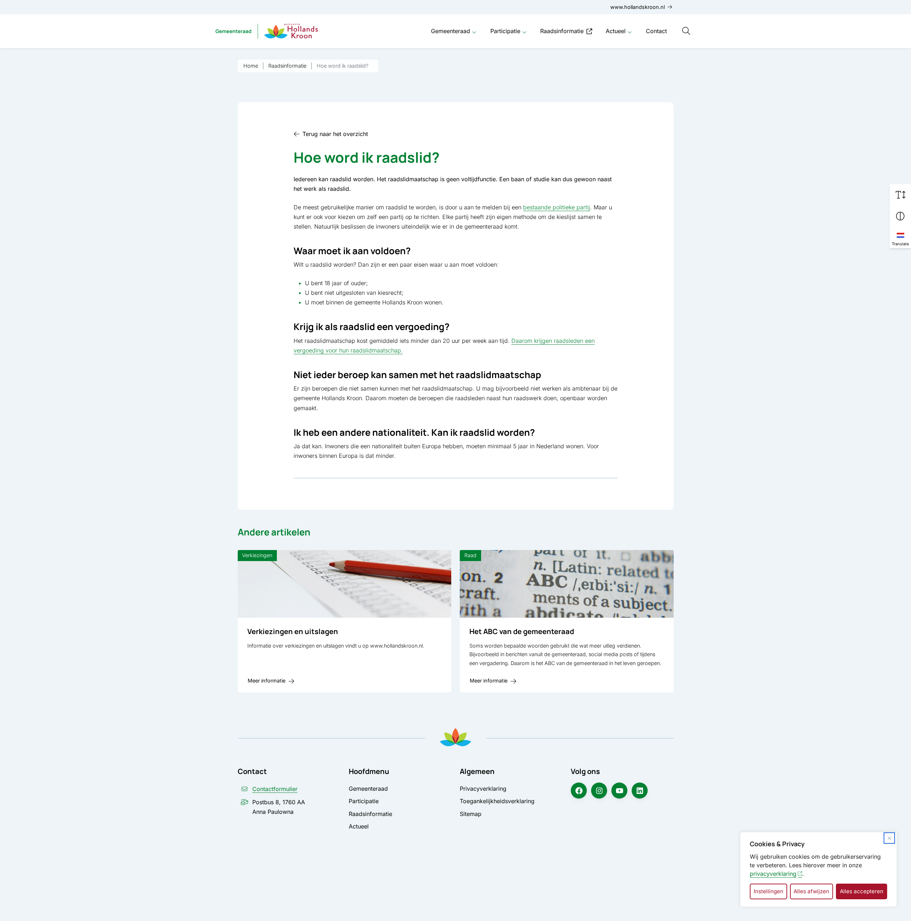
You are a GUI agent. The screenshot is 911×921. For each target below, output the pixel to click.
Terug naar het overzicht (335, 133)
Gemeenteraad (450, 31)
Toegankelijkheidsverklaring (497, 801)
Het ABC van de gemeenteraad (521, 631)
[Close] (889, 838)
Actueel (616, 31)
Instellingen (768, 891)
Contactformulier (274, 788)
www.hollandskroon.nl (637, 7)
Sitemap (470, 813)
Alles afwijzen (811, 891)
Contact (656, 31)
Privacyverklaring (483, 788)
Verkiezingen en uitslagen (292, 631)
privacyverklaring (773, 873)
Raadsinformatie (562, 31)
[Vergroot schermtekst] (900, 194)
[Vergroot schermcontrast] (900, 216)
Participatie (505, 31)
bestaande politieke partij (556, 207)
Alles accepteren (861, 891)
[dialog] (818, 869)
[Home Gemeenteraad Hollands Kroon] (266, 31)
